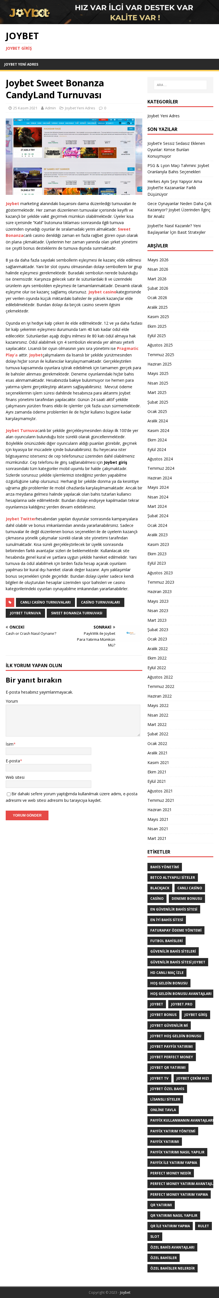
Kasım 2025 (158, 316)
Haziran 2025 (159, 364)
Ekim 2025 (157, 326)
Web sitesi (15, 777)
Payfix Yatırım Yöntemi (172, 1131)
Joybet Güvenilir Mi (169, 1025)
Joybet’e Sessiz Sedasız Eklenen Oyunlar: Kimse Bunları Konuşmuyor (176, 150)
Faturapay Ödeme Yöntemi (176, 930)
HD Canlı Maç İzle (167, 972)
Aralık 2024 (157, 420)
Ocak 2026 (157, 297)
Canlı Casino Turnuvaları (45, 602)
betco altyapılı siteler (172, 877)
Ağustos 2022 (160, 677)
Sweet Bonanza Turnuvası (76, 613)
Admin (50, 107)
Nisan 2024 (157, 497)
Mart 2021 (157, 838)
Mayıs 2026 (158, 259)
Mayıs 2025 (158, 373)
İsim (9, 744)
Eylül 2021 (156, 781)
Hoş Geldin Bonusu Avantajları (181, 993)
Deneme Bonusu (187, 898)
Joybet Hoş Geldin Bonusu (175, 1036)
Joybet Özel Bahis (167, 1088)
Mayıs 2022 (158, 705)
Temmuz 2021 (160, 800)
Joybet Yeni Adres (21, 64)
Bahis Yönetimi (164, 867)
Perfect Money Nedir (170, 1173)
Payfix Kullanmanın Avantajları (182, 1120)
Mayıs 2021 (158, 819)
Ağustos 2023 (160, 572)
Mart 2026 (157, 278)
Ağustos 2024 (160, 459)
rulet (203, 1226)
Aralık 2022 (157, 648)
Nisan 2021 (157, 828)
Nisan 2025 (157, 383)
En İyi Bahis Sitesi (166, 919)
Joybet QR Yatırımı (168, 1067)
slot (154, 1236)
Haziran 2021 (159, 809)
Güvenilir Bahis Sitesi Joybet (177, 962)
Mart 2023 (157, 620)
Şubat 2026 (157, 288)
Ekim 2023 (157, 553)
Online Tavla (163, 1109)
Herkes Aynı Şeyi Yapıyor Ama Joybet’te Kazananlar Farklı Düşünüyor (174, 188)
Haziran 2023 (159, 591)
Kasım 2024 (158, 430)
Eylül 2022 (156, 667)
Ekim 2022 (157, 658)
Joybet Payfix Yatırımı (171, 1046)
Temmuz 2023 (160, 582)
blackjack (159, 888)
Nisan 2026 (157, 269)
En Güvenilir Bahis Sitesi (173, 909)
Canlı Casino (189, 888)
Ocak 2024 (157, 525)
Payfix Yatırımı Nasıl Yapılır (177, 1152)
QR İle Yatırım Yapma (170, 1226)
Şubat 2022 (157, 733)
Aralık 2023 (157, 534)
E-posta (13, 760)
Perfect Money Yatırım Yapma (179, 1194)
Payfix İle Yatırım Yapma (173, 1162)
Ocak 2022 (157, 743)
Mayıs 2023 (158, 601)
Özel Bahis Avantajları (172, 1247)
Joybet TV (159, 1078)
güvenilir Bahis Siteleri (173, 951)
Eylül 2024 (156, 449)
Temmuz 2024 (160, 468)
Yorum (12, 701)
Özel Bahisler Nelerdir (172, 1268)
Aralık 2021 (157, 753)
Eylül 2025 (156, 335)
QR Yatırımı (161, 1205)
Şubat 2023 (157, 629)
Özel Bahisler (163, 1257)
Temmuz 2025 (160, 354)
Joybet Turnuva (25, 613)
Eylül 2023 (156, 563)
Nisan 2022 (157, 715)
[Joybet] (109, 21)
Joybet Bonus (163, 1014)
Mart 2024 (157, 506)
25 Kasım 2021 (25, 107)
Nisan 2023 (157, 610)
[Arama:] (180, 85)
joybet (156, 1004)
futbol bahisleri (166, 940)
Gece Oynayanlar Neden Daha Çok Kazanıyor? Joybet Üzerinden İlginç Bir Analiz (179, 210)
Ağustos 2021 (160, 791)
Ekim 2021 (157, 772)
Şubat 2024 (157, 515)
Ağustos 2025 (160, 345)
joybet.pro (181, 1004)
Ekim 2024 (157, 440)
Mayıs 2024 (158, 487)
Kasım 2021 (158, 762)
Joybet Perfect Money (171, 1057)
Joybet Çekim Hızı (193, 1078)
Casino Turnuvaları (100, 602)
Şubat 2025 (157, 402)
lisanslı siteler (165, 1099)
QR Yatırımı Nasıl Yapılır (173, 1215)
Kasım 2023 (158, 544)
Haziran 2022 (159, 696)
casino (157, 898)
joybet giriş (195, 1014)
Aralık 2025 (157, 307)
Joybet (125, 1292)
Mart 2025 (157, 392)
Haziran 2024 (159, 478)
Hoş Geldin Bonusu (169, 983)
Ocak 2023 (157, 639)
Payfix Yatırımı (164, 1141)
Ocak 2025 (157, 411)
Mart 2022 (157, 724)
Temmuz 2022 (160, 686)
